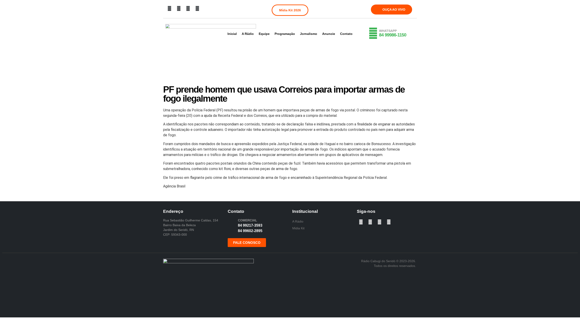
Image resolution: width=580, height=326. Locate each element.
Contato (346, 34)
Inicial (232, 34)
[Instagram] (179, 9)
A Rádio (248, 34)
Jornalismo (308, 34)
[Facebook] (169, 9)
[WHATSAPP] (373, 33)
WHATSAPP (388, 31)
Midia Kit (298, 228)
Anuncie (328, 34)
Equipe (264, 34)
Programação (285, 34)
